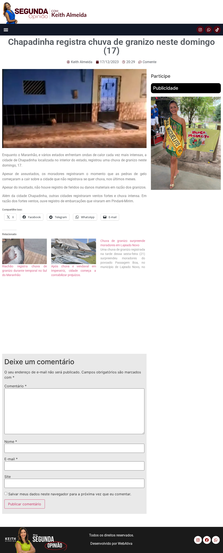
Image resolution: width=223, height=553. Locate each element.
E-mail (11, 459)
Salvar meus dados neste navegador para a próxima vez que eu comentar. (69, 494)
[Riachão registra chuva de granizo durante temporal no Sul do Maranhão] (24, 251)
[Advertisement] (74, 318)
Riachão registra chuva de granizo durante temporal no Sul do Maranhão (24, 271)
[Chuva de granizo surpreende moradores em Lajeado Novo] (124, 254)
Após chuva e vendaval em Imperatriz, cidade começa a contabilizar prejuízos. (73, 271)
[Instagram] (200, 29)
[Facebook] (207, 540)
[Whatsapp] (208, 29)
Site (7, 476)
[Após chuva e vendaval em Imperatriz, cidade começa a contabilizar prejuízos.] (73, 251)
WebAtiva (125, 543)
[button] (5, 29)
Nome (10, 441)
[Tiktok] (217, 29)
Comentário (15, 386)
